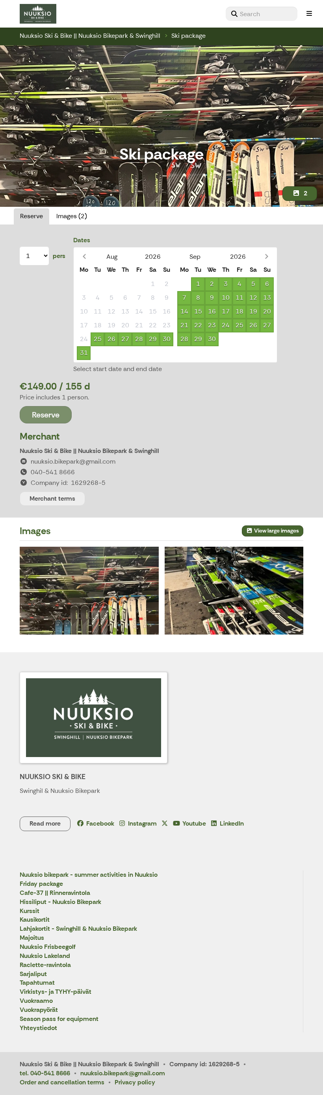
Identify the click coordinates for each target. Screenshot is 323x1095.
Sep (194, 256)
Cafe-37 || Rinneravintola (55, 893)
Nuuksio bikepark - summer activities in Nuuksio (89, 875)
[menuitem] (261, 14)
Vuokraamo (36, 1001)
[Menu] (309, 14)
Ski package (188, 36)
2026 (153, 256)
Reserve (31, 216)
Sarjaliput (33, 974)
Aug (111, 256)
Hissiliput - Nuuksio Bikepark (60, 902)
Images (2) (71, 216)
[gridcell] (84, 284)
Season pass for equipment (59, 1019)
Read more (45, 823)
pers (59, 256)
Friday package (41, 884)
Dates (81, 240)
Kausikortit (35, 920)
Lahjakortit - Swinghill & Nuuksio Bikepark (78, 929)
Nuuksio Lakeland (45, 956)
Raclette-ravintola (45, 965)
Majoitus (32, 938)
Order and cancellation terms (62, 1082)
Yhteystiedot (38, 1028)
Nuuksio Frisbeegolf (48, 947)
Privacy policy (135, 1082)
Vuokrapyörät (39, 1010)
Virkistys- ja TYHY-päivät (55, 992)
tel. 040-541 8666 (45, 1073)
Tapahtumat (37, 983)
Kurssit (29, 911)
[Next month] (266, 256)
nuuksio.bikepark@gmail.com (122, 1073)
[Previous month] (84, 256)
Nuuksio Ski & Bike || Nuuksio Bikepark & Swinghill (90, 36)
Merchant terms (52, 498)
